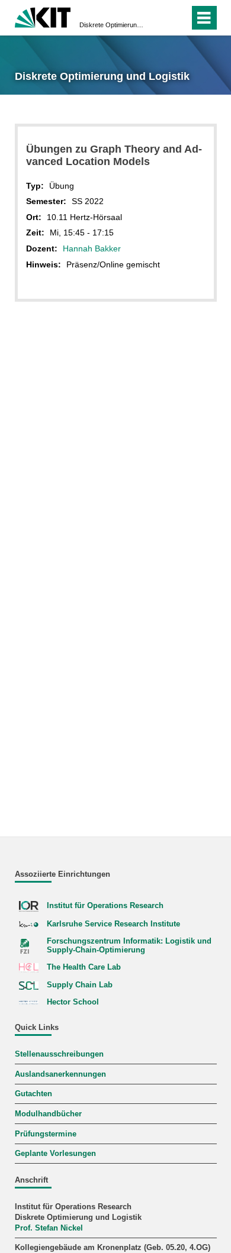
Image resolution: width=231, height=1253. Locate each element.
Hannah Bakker (92, 248)
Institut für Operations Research (105, 906)
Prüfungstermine (45, 1134)
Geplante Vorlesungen (55, 1153)
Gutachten (33, 1094)
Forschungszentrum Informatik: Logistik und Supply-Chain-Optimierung (129, 945)
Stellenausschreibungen (59, 1054)
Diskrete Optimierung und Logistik (112, 24)
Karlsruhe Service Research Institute (113, 924)
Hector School (73, 1002)
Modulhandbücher (48, 1114)
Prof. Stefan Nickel (49, 1228)
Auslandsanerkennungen (60, 1074)
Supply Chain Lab (80, 985)
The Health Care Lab (84, 967)
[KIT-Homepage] (43, 16)
